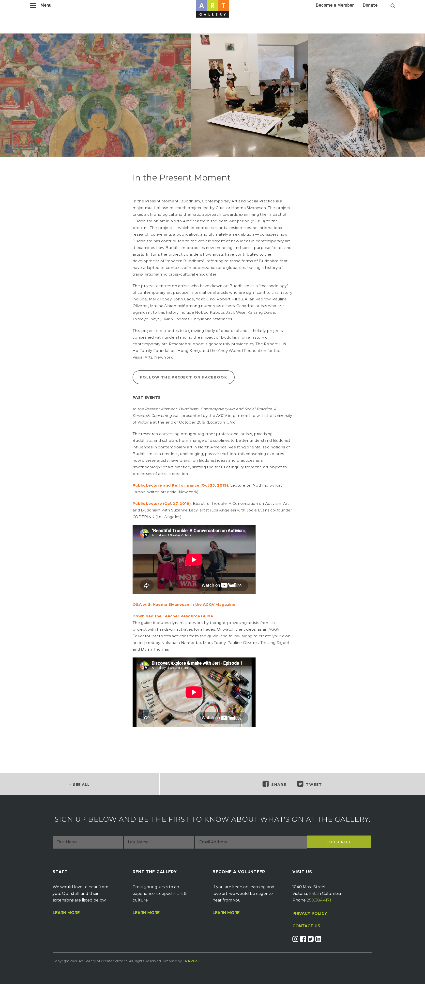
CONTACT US (306, 926)
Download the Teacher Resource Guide (173, 616)
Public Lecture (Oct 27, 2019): (162, 503)
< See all (79, 784)
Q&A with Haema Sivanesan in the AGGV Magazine (184, 604)
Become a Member (335, 5)
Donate (370, 5)
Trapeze (191, 961)
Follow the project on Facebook (183, 377)
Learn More (66, 913)
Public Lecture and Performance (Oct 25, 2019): (181, 485)
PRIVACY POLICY (309, 913)
